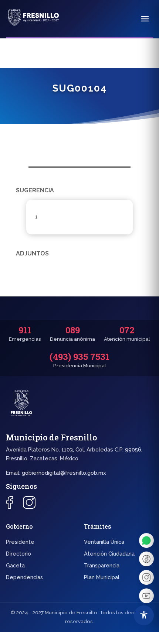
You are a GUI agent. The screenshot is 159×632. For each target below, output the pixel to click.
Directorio (18, 553)
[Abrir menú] (145, 19)
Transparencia (101, 565)
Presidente (20, 542)
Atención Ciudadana (109, 553)
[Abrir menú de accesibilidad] (144, 615)
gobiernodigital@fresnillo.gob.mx (64, 473)
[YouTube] (146, 595)
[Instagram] (146, 577)
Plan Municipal (101, 577)
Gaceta (15, 565)
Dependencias (24, 577)
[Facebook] (146, 559)
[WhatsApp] (146, 540)
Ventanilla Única (104, 542)
